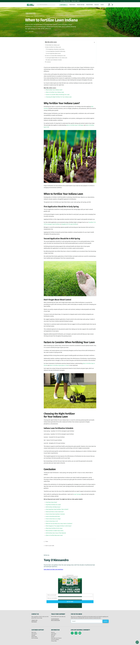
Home (26, 31)
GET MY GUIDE (70, 601)
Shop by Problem (89, 4)
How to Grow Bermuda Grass (53, 516)
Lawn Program (63, 4)
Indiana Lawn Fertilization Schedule (54, 59)
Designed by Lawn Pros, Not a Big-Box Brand (70, 1)
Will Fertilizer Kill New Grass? (53, 507)
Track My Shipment (55, 618)
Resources (97, 4)
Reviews (52, 636)
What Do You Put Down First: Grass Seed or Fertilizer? (59, 523)
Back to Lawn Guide (49, 545)
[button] (137, 642)
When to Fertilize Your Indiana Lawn (53, 47)
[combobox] (46, 5)
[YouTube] (79, 633)
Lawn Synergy (77, 494)
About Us (53, 632)
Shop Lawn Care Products (56, 638)
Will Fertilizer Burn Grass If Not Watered (56, 533)
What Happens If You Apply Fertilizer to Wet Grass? (58, 526)
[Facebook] (72, 633)
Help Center (33, 632)
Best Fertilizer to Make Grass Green (54, 530)
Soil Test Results (34, 638)
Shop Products (72, 4)
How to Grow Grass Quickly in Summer (55, 514)
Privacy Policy (54, 640)
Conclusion (48, 61)
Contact (102, 4)
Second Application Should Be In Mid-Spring (56, 51)
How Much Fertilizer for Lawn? (53, 504)
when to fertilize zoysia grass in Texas (59, 365)
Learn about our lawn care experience (53, 569)
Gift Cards (53, 635)
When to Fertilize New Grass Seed (54, 535)
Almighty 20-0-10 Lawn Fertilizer (69, 224)
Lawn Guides (31, 31)
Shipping (33, 635)
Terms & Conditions (55, 639)
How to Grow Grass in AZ (52, 521)
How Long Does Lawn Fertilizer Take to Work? (57, 509)
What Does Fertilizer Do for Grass (54, 528)
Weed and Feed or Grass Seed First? (55, 511)
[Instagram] (76, 633)
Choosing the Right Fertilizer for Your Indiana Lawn (56, 57)
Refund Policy (34, 636)
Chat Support (34, 621)
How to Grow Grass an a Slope (53, 518)
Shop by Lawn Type (80, 4)
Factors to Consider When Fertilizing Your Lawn (55, 55)
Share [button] (46, 541)
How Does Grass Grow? (51, 502)
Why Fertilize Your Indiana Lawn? (53, 45)
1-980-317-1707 (34, 620)
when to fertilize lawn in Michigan (74, 125)
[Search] (53, 5)
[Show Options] (92, 595)
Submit (106, 621)
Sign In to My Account (55, 620)
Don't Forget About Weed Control (54, 53)
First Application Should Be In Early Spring (55, 49)
